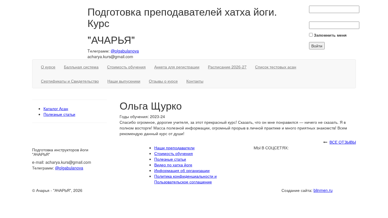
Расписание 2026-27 (227, 67)
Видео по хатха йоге (173, 164)
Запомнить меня (330, 35)
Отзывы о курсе (163, 81)
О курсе (48, 67)
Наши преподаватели (174, 147)
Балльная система (81, 67)
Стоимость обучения (126, 67)
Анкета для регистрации (176, 67)
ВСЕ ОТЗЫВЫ (342, 142)
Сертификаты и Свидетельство (70, 81)
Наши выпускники (123, 81)
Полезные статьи (59, 114)
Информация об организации (182, 170)
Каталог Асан (55, 108)
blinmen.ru (323, 190)
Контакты (194, 81)
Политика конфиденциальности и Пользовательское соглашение (185, 179)
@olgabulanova (125, 51)
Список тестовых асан (275, 67)
